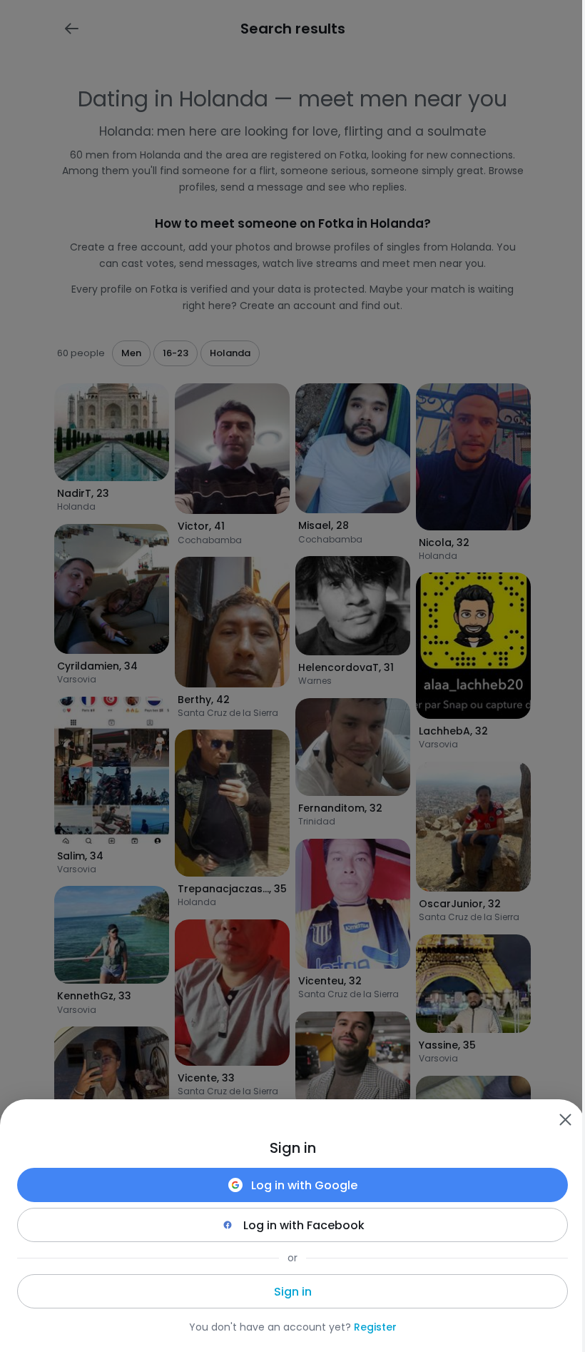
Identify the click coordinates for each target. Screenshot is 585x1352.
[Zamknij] (565, 1119)
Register (375, 1327)
